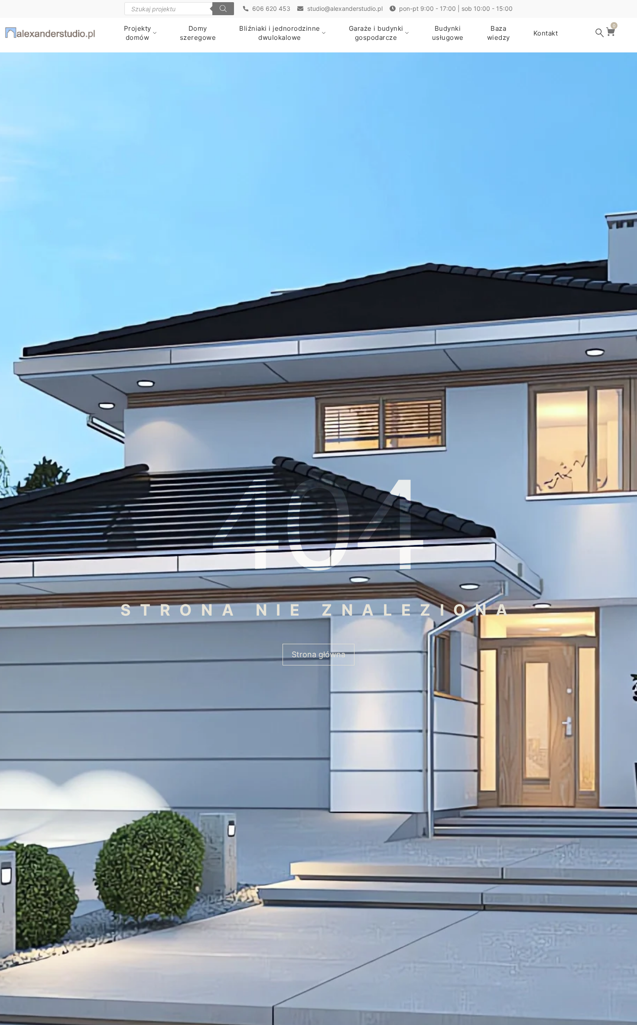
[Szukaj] (223, 8)
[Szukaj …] (599, 32)
